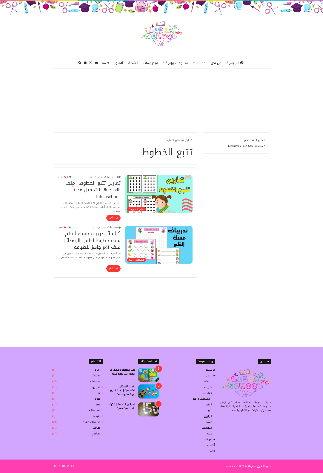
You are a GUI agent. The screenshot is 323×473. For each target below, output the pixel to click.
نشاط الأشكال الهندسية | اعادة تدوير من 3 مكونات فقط (122, 390)
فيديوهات (150, 63)
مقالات (200, 63)
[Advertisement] (161, 100)
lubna (115, 228)
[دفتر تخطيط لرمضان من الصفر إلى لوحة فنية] (148, 375)
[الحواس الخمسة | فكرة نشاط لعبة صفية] (148, 409)
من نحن (216, 63)
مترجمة (208, 387)
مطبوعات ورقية (176, 63)
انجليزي (208, 416)
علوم (209, 410)
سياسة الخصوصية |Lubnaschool (245, 146)
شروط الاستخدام (253, 140)
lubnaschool (112, 177)
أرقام (209, 404)
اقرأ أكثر (113, 218)
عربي (209, 422)
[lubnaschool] (161, 34)
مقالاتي (207, 393)
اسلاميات (207, 427)
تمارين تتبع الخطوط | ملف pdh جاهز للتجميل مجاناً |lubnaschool (93, 189)
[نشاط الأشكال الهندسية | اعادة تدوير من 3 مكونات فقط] (148, 391)
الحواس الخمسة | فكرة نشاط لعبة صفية (122, 406)
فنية (209, 433)
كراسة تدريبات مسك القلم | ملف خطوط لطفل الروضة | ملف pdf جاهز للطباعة (91, 240)
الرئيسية (233, 63)
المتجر (119, 63)
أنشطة (133, 63)
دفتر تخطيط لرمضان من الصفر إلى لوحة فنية (122, 371)
